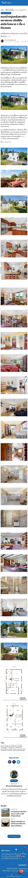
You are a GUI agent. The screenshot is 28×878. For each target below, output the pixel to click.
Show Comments (14, 836)
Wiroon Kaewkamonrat (10, 40)
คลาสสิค (11, 746)
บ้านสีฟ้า (3, 749)
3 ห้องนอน (4, 746)
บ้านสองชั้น (18, 746)
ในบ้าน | (6, 2)
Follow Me (14, 780)
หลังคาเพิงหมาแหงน (18, 749)
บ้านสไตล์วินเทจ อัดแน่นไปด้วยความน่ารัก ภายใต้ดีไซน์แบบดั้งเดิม (18, 814)
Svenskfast (7, 142)
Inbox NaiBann (22, 868)
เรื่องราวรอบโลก (9, 10)
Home (2, 10)
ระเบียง (9, 749)
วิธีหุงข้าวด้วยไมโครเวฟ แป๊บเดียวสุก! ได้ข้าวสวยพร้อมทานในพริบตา (18, 824)
